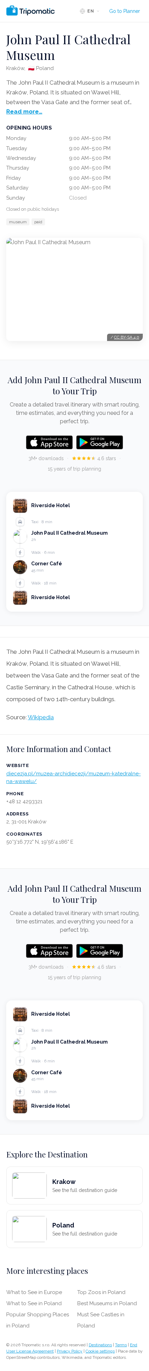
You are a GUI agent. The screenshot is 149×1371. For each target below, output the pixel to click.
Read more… (24, 111)
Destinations (100, 1344)
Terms (121, 1344)
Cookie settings (100, 1351)
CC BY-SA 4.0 (126, 337)
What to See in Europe (34, 1292)
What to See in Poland (34, 1303)
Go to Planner (124, 11)
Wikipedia (41, 717)
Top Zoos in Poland (101, 1292)
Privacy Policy (69, 1351)
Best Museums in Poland (107, 1303)
